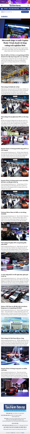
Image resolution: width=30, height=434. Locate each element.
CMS (13, 432)
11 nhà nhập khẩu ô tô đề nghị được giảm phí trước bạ (14, 275)
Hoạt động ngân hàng (14, 8)
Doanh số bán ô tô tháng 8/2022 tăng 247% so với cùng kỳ (15, 149)
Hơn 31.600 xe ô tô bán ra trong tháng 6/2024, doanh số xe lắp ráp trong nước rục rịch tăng (15, 55)
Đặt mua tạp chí (25, 11)
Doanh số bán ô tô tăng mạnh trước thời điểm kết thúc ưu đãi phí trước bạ (14, 181)
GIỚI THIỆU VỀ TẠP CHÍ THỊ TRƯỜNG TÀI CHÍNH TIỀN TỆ (15, 427)
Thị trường (23, 8)
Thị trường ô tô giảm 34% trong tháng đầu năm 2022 (13, 243)
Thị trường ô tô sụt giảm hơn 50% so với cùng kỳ (14, 117)
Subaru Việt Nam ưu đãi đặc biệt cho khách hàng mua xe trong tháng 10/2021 (14, 307)
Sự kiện (5, 8)
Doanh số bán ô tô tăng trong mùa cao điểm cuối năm (14, 369)
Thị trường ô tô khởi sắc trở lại (10, 87)
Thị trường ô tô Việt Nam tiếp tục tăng (12, 338)
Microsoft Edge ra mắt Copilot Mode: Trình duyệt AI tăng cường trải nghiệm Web (15, 43)
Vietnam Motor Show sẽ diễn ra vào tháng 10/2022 (13, 213)
